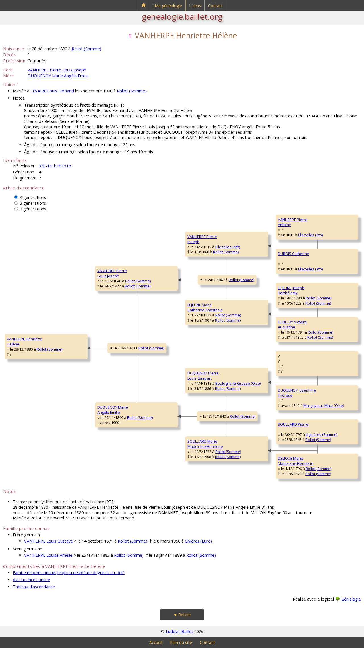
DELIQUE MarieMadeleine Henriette (295, 461)
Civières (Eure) (198, 541)
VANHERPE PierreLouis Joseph (112, 273)
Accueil (155, 642)
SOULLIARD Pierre (293, 424)
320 (42, 166)
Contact (215, 5)
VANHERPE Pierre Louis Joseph (57, 70)
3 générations (33, 203)
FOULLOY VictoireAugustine (292, 324)
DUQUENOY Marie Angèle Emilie (58, 75)
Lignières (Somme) (321, 434)
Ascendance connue (31, 579)
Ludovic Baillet (179, 631)
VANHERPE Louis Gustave (48, 541)
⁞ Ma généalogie (167, 5)
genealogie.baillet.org (182, 16)
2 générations (33, 209)
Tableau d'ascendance (34, 586)
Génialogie (351, 599)
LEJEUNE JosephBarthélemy (291, 290)
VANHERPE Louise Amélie (48, 555)
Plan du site (181, 642)
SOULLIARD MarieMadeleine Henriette (205, 444)
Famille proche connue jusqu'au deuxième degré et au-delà (69, 572)
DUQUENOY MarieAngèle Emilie (112, 410)
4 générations (33, 197)
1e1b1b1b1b (59, 166)
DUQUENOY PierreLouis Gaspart (203, 375)
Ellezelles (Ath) (227, 246)
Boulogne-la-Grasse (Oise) (238, 383)
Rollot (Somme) (86, 48)
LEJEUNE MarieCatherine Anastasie (205, 307)
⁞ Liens (195, 5)
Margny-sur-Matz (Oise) (323, 405)
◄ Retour (182, 614)
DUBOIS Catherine (293, 253)
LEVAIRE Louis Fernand (52, 91)
